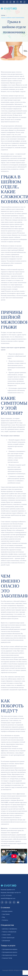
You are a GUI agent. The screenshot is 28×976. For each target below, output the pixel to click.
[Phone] (24, 2)
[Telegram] (21, 2)
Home (3, 15)
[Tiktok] (10, 2)
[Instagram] (7, 2)
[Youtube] (14, 2)
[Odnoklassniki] (10, 902)
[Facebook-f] (3, 2)
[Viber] (17, 2)
